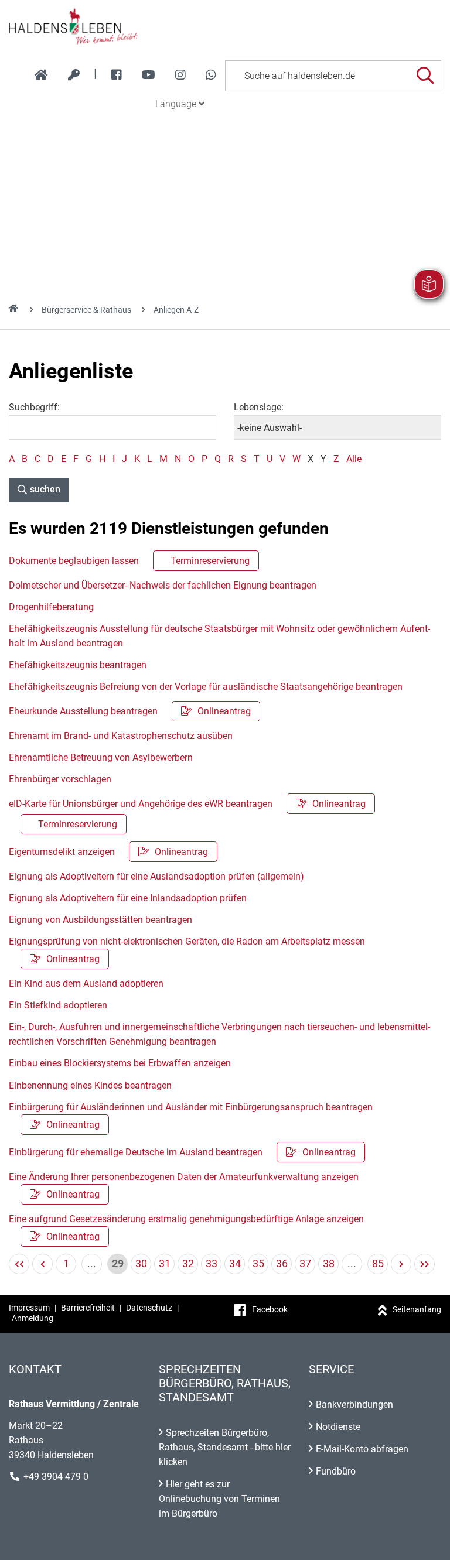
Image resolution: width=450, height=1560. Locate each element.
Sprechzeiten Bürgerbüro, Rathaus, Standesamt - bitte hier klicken (225, 1447)
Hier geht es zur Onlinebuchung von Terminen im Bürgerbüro (219, 1499)
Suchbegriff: (34, 407)
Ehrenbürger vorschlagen (60, 779)
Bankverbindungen (354, 1404)
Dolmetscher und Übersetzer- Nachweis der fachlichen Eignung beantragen (162, 585)
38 (329, 1263)
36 (282, 1263)
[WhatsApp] (211, 75)
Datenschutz (149, 1307)
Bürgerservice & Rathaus (86, 309)
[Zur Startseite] (225, 26)
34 (235, 1263)
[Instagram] (180, 75)
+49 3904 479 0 (55, 1476)
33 (211, 1263)
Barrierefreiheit (88, 1307)
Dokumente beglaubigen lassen (129, 560)
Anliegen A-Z (176, 309)
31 (165, 1263)
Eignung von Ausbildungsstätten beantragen (100, 919)
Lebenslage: (259, 407)
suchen (45, 489)
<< (19, 1264)
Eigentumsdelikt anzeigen (108, 851)
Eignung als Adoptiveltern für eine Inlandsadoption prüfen (128, 898)
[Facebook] (117, 75)
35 (258, 1263)
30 (141, 1263)
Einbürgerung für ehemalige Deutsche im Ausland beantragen (182, 1152)
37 (305, 1263)
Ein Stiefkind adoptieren (58, 1005)
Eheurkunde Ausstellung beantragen (130, 711)
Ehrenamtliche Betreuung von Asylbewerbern (101, 757)
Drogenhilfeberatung (51, 607)
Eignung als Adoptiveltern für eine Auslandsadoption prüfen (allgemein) (156, 876)
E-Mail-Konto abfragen (362, 1449)
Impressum (29, 1307)
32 (188, 1263)
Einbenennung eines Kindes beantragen (90, 1085)
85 (378, 1263)
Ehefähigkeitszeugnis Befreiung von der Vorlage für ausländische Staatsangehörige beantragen (206, 686)
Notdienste (338, 1426)
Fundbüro (336, 1471)
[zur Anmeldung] (73, 75)
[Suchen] (425, 76)
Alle (354, 458)
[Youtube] (148, 75)
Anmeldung (32, 1318)
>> (424, 1264)
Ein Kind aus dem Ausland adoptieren (86, 983)
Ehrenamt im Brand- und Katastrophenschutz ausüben (121, 735)
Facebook (270, 1309)
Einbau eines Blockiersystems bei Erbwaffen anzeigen (120, 1063)
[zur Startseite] (41, 75)
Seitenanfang (417, 1309)
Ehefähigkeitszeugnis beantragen (77, 664)
